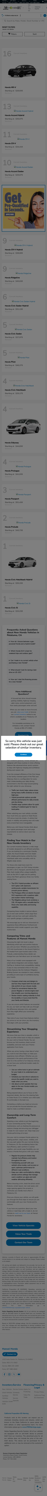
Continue (23, 755)
